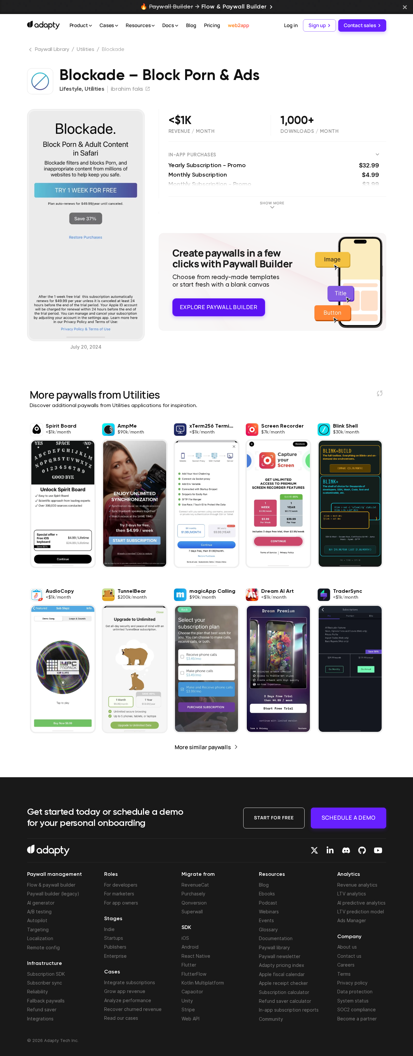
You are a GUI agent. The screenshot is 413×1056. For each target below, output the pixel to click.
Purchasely (193, 893)
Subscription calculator (284, 992)
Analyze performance (127, 1000)
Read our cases (121, 1018)
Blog (191, 25)
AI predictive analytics (361, 903)
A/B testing (39, 911)
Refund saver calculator (285, 1001)
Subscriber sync (44, 982)
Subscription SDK (46, 974)
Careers (346, 965)
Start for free (274, 817)
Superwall (192, 911)
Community (271, 1019)
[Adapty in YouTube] (378, 850)
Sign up (317, 25)
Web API (190, 1018)
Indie (109, 929)
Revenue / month (191, 131)
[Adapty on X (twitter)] (314, 850)
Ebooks (267, 893)
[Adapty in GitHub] (362, 850)
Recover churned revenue (133, 1009)
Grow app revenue (124, 991)
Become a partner (357, 1018)
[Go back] (31, 51)
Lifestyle (70, 89)
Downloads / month (309, 131)
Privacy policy (352, 982)
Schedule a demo (348, 817)
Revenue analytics (357, 885)
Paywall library (274, 947)
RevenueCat (195, 885)
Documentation (276, 938)
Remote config (43, 947)
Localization (40, 938)
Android (190, 947)
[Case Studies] (117, 26)
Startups (113, 938)
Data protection (355, 991)
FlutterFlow (194, 974)
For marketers (119, 893)
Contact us (349, 956)
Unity (187, 1000)
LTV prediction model (360, 911)
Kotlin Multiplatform (203, 982)
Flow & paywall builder (51, 885)
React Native (196, 956)
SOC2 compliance (356, 1009)
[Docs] (177, 26)
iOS (185, 938)
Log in (290, 25)
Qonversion (194, 903)
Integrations (40, 1018)
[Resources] (153, 26)
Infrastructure (44, 963)
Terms (344, 974)
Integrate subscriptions (129, 982)
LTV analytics (351, 893)
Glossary (268, 929)
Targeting (38, 929)
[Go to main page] (43, 25)
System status (353, 1000)
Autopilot (37, 920)
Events (266, 920)
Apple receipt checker (283, 983)
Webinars (269, 911)
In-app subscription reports (289, 1010)
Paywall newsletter (279, 956)
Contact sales (360, 25)
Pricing (212, 25)
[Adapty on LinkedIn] (330, 850)
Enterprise (115, 956)
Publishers (115, 947)
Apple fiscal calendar (282, 974)
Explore (219, 307)
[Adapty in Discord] (346, 850)
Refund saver (41, 1009)
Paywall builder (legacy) (53, 893)
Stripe (188, 1009)
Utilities (85, 49)
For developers (120, 885)
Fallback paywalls (46, 1000)
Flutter (189, 965)
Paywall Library (52, 49)
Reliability (37, 991)
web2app (238, 25)
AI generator (41, 903)
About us (347, 947)
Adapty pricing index (281, 965)
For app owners (121, 903)
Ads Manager (351, 920)
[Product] (90, 26)
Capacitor (192, 991)
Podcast (268, 903)
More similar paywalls (203, 747)
